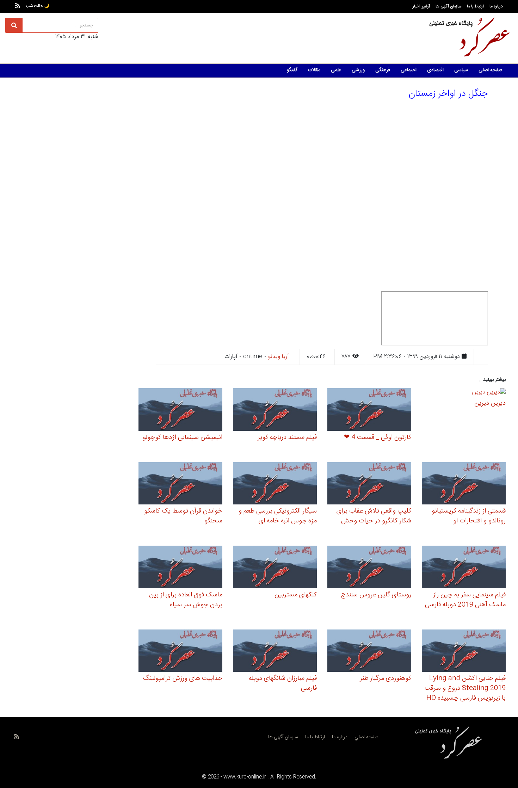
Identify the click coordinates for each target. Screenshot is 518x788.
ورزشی (358, 70)
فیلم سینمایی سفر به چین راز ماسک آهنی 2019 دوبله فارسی (465, 600)
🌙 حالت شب (37, 6)
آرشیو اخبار (421, 6)
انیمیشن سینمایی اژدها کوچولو (182, 437)
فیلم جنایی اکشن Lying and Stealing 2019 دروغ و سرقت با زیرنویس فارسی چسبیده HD (465, 688)
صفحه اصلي (366, 737)
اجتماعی (409, 70)
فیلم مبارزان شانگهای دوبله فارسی (283, 683)
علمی (336, 70)
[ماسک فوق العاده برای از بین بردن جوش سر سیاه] (180, 568)
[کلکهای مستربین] (275, 568)
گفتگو (292, 70)
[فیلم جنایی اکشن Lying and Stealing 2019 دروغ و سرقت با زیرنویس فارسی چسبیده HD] (464, 651)
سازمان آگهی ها (448, 6)
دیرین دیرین (490, 403)
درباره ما (496, 6)
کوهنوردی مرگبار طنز (385, 678)
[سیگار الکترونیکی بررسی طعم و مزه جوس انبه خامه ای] (275, 484)
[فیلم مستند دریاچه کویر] (275, 410)
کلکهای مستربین (296, 595)
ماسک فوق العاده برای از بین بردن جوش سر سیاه (185, 600)
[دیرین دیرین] (489, 393)
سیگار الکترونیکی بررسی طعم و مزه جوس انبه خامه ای (278, 516)
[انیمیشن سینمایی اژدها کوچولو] (180, 410)
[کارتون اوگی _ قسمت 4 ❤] (369, 410)
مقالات (314, 70)
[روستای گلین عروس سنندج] (369, 568)
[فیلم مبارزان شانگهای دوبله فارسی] (275, 651)
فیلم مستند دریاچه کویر (287, 437)
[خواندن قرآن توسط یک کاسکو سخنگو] (180, 484)
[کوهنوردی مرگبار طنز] (369, 651)
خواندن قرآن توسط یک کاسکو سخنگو (183, 516)
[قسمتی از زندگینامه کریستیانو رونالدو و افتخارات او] (464, 484)
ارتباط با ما (475, 6)
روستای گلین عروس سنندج (376, 595)
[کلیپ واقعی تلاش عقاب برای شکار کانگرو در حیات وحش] (369, 484)
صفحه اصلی (490, 70)
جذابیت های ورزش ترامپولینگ (182, 678)
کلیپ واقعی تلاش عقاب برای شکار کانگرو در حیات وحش (374, 516)
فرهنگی (382, 70)
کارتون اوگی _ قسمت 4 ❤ (377, 437)
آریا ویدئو (278, 356)
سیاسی (461, 70)
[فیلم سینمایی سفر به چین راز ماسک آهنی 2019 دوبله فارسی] (464, 568)
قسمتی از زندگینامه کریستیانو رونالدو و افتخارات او (469, 516)
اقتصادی (435, 70)
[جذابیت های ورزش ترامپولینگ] (180, 651)
